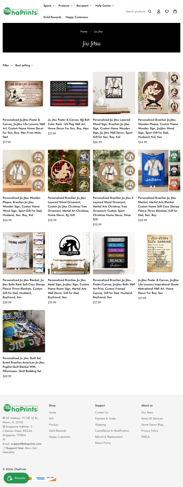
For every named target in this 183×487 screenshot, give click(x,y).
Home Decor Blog (152, 425)
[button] (175, 11)
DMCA (145, 437)
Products (63, 6)
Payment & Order (105, 418)
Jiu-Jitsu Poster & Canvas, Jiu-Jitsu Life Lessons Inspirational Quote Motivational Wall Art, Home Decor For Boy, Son (158, 286)
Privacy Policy (149, 431)
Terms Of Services (152, 418)
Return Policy (103, 443)
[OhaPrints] (20, 11)
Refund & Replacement (109, 437)
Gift (51, 418)
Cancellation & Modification (112, 431)
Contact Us (101, 412)
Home (83, 31)
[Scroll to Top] (176, 467)
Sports (47, 6)
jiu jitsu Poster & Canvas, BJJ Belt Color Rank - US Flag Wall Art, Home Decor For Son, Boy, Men (68, 124)
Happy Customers (77, 17)
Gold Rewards (52, 17)
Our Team (147, 412)
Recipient (82, 6)
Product (53, 425)
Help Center (103, 6)
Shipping (100, 425)
